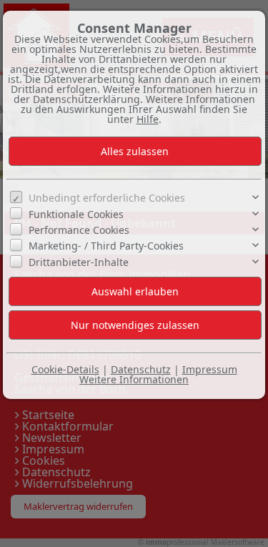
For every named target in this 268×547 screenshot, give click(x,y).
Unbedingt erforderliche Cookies (107, 197)
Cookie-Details (65, 369)
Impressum (209, 369)
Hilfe (148, 119)
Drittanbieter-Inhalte (79, 262)
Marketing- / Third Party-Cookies (106, 245)
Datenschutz (141, 369)
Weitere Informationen (134, 379)
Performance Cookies (79, 230)
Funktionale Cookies (76, 214)
